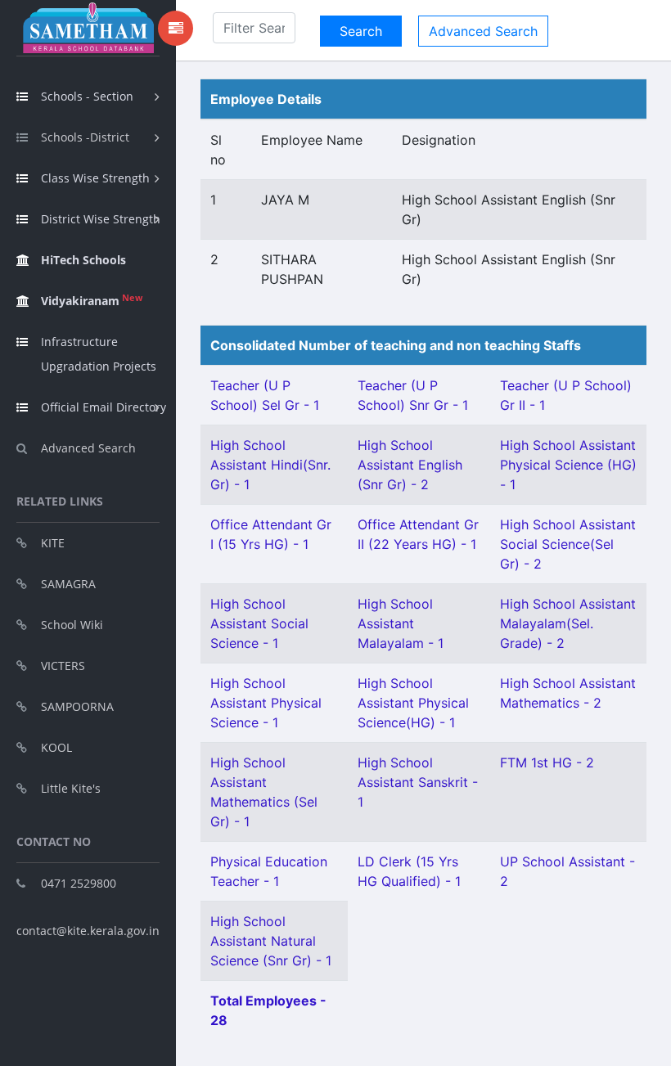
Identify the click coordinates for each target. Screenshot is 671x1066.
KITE (53, 543)
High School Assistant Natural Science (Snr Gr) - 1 (270, 941)
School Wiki (72, 624)
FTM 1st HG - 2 (547, 762)
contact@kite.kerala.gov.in (88, 930)
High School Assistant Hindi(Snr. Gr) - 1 (270, 465)
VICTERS (63, 665)
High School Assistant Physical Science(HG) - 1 (413, 703)
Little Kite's (71, 788)
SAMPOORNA (77, 706)
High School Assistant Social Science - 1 (259, 623)
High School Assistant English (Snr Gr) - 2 (410, 465)
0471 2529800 (78, 883)
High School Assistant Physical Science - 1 (266, 703)
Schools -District (85, 137)
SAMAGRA (68, 583)
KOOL (56, 747)
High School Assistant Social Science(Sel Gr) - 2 (568, 544)
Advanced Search (88, 448)
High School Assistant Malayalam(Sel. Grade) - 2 (568, 623)
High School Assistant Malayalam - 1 (401, 623)
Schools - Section (87, 96)
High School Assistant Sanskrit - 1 (418, 782)
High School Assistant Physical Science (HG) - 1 (568, 465)
